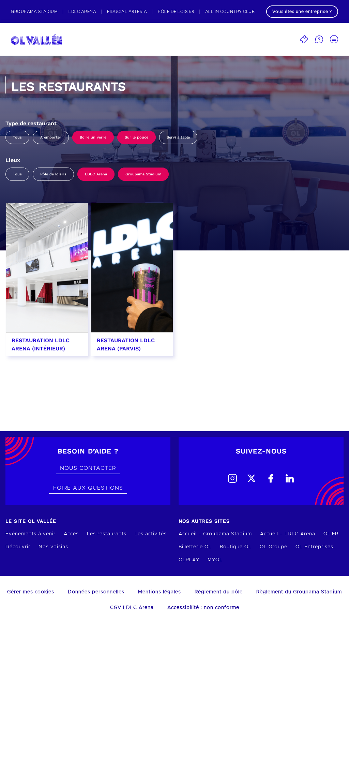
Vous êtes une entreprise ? (302, 12)
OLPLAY (189, 560)
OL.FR (330, 534)
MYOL (215, 560)
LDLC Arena (96, 174)
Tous (17, 137)
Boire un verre (93, 137)
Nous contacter (88, 468)
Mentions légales (159, 592)
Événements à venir (30, 534)
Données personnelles (96, 592)
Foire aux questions (88, 488)
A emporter (50, 137)
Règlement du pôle (219, 592)
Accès (71, 534)
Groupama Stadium (143, 174)
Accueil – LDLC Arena (287, 534)
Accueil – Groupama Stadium (215, 534)
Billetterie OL (195, 547)
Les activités (151, 534)
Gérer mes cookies (30, 592)
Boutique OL (236, 547)
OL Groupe (273, 547)
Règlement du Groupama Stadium (299, 592)
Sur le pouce (136, 137)
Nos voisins (53, 547)
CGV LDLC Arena (132, 607)
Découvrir (17, 547)
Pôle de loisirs (53, 174)
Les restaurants (106, 534)
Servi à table (178, 137)
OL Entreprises (314, 547)
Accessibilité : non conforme (203, 607)
